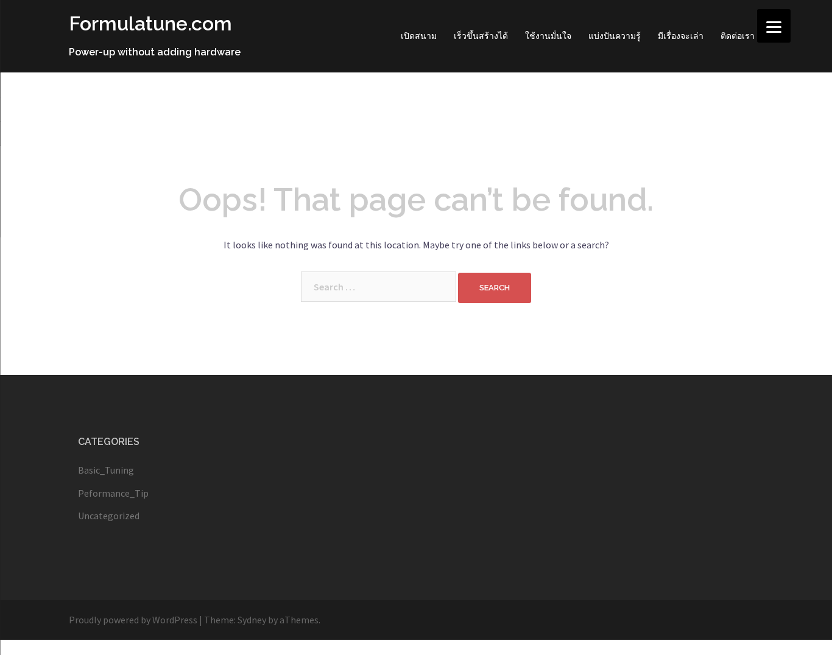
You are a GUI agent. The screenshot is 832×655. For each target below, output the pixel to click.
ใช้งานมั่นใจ (548, 36)
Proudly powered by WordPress (133, 620)
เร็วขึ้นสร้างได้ (481, 36)
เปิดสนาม (419, 36)
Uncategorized (108, 516)
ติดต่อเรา (738, 36)
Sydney (252, 620)
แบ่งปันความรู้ (614, 36)
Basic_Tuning (106, 470)
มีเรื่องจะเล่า (680, 36)
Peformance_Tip (113, 493)
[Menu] (774, 26)
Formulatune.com (150, 23)
